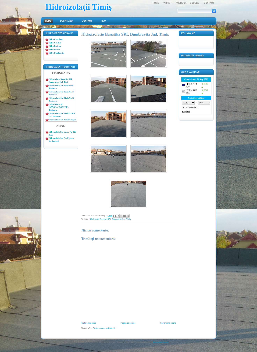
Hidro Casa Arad (56, 39)
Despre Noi (66, 21)
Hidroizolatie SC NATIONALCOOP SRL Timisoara (59, 107)
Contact (209, 3)
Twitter (166, 3)
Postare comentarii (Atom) (104, 328)
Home (156, 3)
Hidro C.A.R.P (55, 43)
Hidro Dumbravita (57, 53)
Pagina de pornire (128, 323)
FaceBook (181, 3)
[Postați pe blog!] (118, 216)
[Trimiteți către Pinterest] (128, 216)
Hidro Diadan (54, 49)
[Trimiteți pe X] (121, 216)
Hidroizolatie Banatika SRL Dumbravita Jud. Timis (110, 219)
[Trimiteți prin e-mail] (114, 216)
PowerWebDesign (161, 342)
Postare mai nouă (88, 323)
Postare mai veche (168, 323)
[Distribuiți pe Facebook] (124, 216)
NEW (103, 21)
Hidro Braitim (55, 46)
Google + (195, 3)
